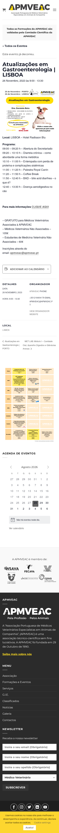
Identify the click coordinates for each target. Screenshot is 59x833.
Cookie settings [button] (42, 822)
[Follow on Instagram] (21, 807)
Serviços (7, 688)
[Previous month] (11, 467)
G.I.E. (5, 694)
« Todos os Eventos (14, 46)
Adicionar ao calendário (27, 269)
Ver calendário (16, 528)
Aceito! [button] (30, 827)
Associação (9, 675)
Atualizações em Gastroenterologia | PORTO (11, 345)
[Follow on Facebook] (14, 807)
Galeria (6, 713)
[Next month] (48, 467)
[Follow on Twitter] (29, 807)
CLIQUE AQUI (40, 207)
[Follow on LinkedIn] (37, 807)
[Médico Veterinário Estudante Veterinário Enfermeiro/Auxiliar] (29, 778)
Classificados (10, 701)
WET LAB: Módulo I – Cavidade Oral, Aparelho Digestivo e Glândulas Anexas (39, 345)
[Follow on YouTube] (45, 807)
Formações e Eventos (16, 682)
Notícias (7, 707)
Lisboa (6, 329)
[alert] (28, 519)
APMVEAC (34, 291)
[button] (4, 9)
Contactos (9, 720)
